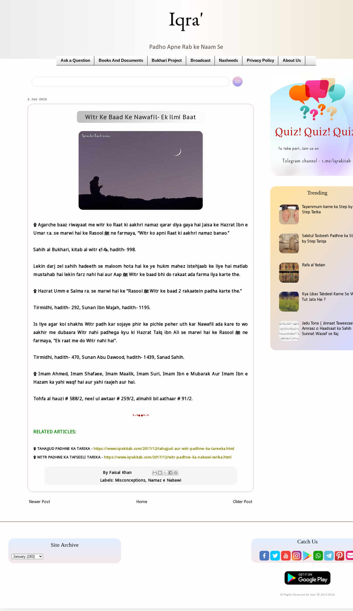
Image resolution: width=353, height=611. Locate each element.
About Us (292, 60)
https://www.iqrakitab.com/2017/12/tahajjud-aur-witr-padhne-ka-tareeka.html (164, 448)
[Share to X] (165, 472)
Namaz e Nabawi (164, 480)
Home (141, 502)
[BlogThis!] (160, 472)
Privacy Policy (260, 60)
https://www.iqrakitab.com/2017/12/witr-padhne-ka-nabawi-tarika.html (168, 457)
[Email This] (154, 472)
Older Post (242, 502)
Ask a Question (75, 60)
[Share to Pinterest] (175, 472)
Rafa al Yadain (313, 265)
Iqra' (186, 18)
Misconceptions (130, 480)
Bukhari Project (167, 60)
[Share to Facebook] (170, 472)
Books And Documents (121, 60)
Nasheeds (228, 60)
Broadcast (200, 60)
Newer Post (39, 502)
